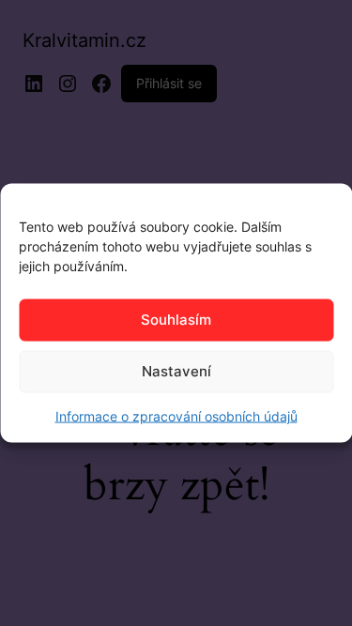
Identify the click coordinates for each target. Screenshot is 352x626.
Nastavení (176, 371)
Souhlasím (176, 319)
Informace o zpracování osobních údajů (176, 415)
